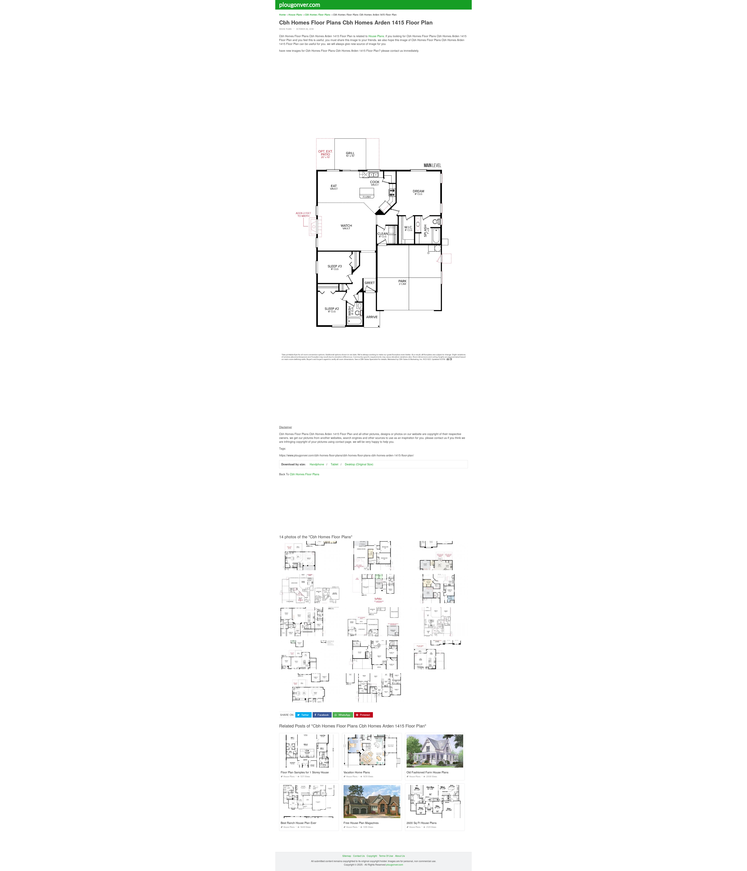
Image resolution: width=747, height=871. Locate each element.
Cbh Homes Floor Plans (304, 474)
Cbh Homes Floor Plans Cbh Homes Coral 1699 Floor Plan (439, 599)
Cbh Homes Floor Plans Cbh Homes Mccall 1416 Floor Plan (376, 665)
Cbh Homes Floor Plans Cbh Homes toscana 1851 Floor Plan (440, 632)
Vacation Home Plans (357, 772)
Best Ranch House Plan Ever (298, 823)
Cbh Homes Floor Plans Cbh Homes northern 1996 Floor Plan (377, 698)
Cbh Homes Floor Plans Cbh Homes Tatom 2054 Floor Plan (311, 566)
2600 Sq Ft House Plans (422, 823)
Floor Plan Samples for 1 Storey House (305, 772)
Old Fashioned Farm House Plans (427, 772)
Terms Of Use (386, 855)
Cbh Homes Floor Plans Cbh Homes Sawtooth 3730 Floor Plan (377, 632)
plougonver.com (299, 4)
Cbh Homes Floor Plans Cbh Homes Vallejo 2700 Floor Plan (312, 665)
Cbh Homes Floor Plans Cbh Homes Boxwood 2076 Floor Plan (441, 566)
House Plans (285, 29)
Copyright (372, 855)
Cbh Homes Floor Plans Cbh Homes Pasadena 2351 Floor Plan (378, 599)
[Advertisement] (373, 82)
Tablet (334, 464)
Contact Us (359, 855)
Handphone (317, 464)
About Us (400, 855)
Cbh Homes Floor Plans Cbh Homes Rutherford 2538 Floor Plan (314, 698)
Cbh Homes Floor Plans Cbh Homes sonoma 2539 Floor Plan (312, 632)
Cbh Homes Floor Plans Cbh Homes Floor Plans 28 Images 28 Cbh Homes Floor (323, 599)
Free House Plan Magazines (361, 823)
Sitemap (346, 855)
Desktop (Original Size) (359, 464)
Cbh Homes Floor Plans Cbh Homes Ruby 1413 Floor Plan (375, 566)
